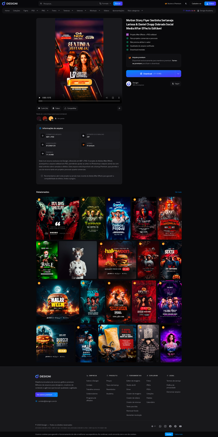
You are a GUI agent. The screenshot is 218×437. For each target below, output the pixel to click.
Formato (105, 3)
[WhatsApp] (160, 426)
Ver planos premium (44, 394)
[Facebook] (170, 426)
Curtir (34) (44, 108)
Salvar (57, 108)
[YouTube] (180, 426)
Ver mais (178, 192)
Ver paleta (61, 119)
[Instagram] (165, 426)
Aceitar (169, 434)
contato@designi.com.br (47, 401)
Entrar (211, 3)
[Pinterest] (175, 426)
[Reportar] (119, 108)
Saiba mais (179, 434)
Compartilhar (71, 108)
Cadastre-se (196, 3)
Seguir (177, 83)
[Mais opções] (178, 73)
